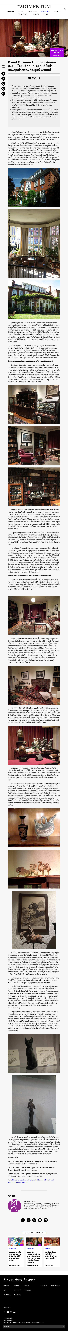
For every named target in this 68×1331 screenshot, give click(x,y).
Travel (48, 1248)
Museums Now (42, 1179)
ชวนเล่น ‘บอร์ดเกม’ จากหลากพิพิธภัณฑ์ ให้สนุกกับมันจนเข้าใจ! (15, 1256)
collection (25, 1182)
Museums (12, 1248)
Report (10, 11)
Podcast (28, 1290)
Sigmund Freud (18, 1179)
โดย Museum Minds (14, 1265)
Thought (23, 14)
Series (36, 14)
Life (21, 11)
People (57, 11)
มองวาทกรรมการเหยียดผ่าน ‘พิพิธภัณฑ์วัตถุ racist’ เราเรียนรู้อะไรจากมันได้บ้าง (33, 1257)
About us (44, 1286)
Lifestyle (32, 11)
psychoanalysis (30, 1179)
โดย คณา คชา (49, 1265)
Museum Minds (30, 1201)
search (65, 9)
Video (46, 14)
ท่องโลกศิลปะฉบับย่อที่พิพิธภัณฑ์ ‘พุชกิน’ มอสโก (51, 1255)
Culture (45, 11)
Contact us (55, 1286)
